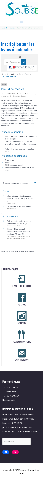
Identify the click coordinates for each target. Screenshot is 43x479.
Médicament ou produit (14, 165)
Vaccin (7, 163)
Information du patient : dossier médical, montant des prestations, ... (20, 198)
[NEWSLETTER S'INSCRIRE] (22, 279)
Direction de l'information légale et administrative (18, 251)
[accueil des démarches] (19, 57)
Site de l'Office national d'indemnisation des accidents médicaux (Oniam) (18, 231)
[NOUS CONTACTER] (22, 353)
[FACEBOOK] (22, 297)
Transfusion (9, 160)
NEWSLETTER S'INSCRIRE (21, 286)
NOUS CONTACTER (22, 360)
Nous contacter (9, 400)
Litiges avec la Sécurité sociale (19, 206)
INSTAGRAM (21, 323)
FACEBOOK (22, 304)
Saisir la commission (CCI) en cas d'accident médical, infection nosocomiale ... (21, 143)
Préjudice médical (9, 77)
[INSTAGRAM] (22, 316)
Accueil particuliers (9, 74)
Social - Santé (24, 74)
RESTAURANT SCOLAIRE (22, 341)
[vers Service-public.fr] (22, 68)
